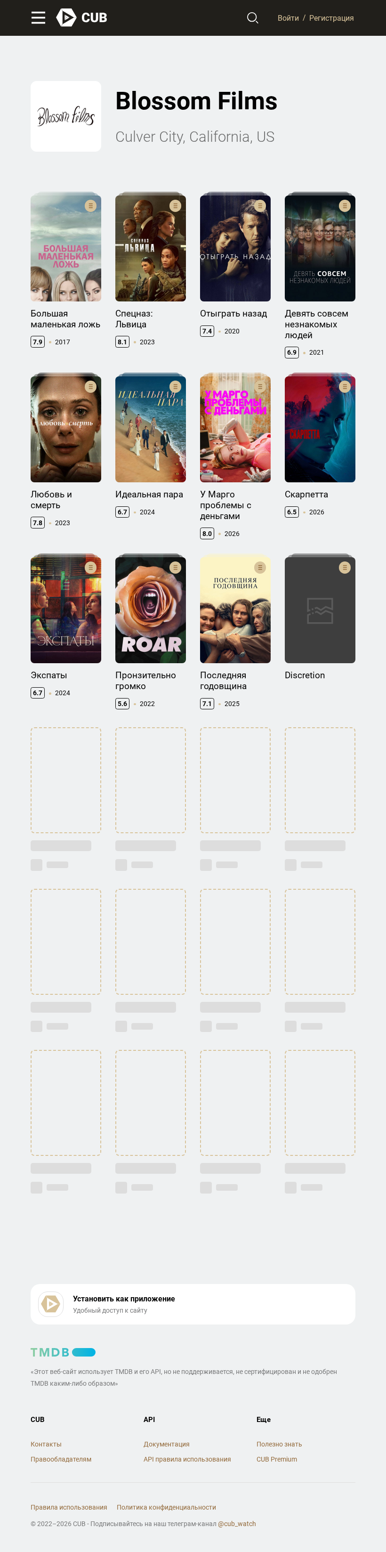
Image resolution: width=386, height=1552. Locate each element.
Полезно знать (279, 1444)
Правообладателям (61, 1459)
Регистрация (331, 17)
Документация (167, 1444)
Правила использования (69, 1507)
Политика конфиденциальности (166, 1507)
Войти (288, 17)
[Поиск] (253, 18)
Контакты (46, 1444)
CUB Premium (277, 1459)
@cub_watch (237, 1524)
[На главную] (82, 17)
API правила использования (187, 1459)
